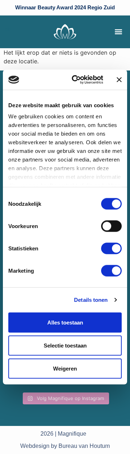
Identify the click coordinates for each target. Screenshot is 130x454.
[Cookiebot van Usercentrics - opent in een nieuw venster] (76, 80)
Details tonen (91, 300)
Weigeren (65, 368)
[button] (118, 32)
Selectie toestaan (65, 345)
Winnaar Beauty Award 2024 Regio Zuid (65, 7)
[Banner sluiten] (119, 79)
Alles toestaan (65, 322)
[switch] (111, 226)
